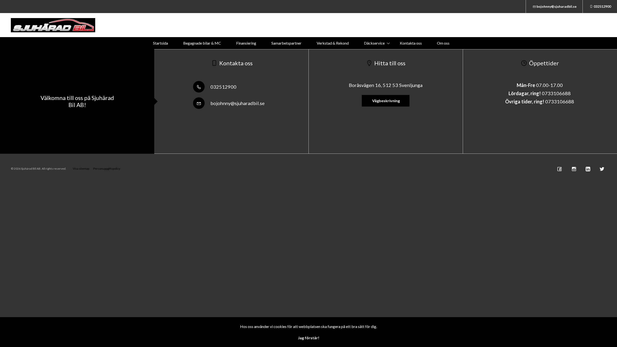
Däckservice (374, 43)
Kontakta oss (411, 43)
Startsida (160, 43)
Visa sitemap (81, 168)
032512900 (602, 6)
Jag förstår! (308, 337)
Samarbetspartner (286, 43)
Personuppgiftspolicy (106, 168)
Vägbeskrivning (385, 100)
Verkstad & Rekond (333, 43)
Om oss (443, 43)
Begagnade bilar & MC (202, 43)
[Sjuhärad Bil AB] (53, 25)
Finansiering (246, 43)
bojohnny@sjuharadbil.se (557, 6)
